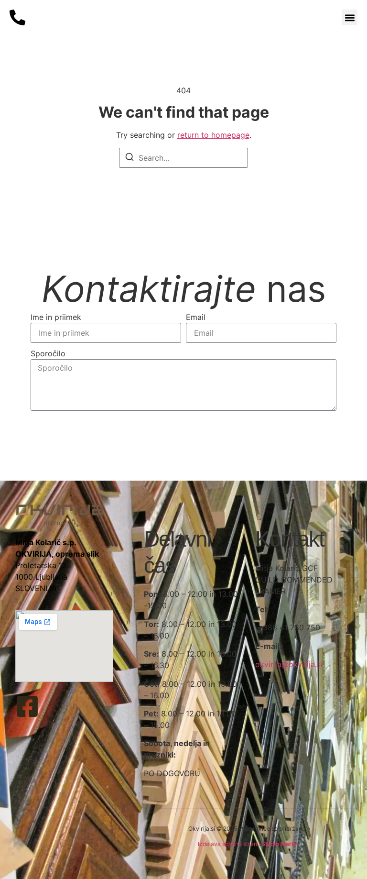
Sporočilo (48, 353)
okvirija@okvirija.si (289, 664)
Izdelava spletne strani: (248, 843)
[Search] (129, 158)
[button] (349, 17)
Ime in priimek (56, 317)
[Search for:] (183, 158)
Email (195, 317)
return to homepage (213, 135)
